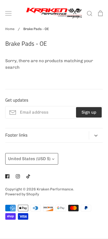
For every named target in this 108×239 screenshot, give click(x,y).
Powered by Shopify (22, 194)
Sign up (89, 112)
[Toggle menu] (8, 13)
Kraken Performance (55, 189)
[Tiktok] (28, 176)
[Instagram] (18, 176)
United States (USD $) (29, 158)
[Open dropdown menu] (96, 135)
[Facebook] (7, 176)
